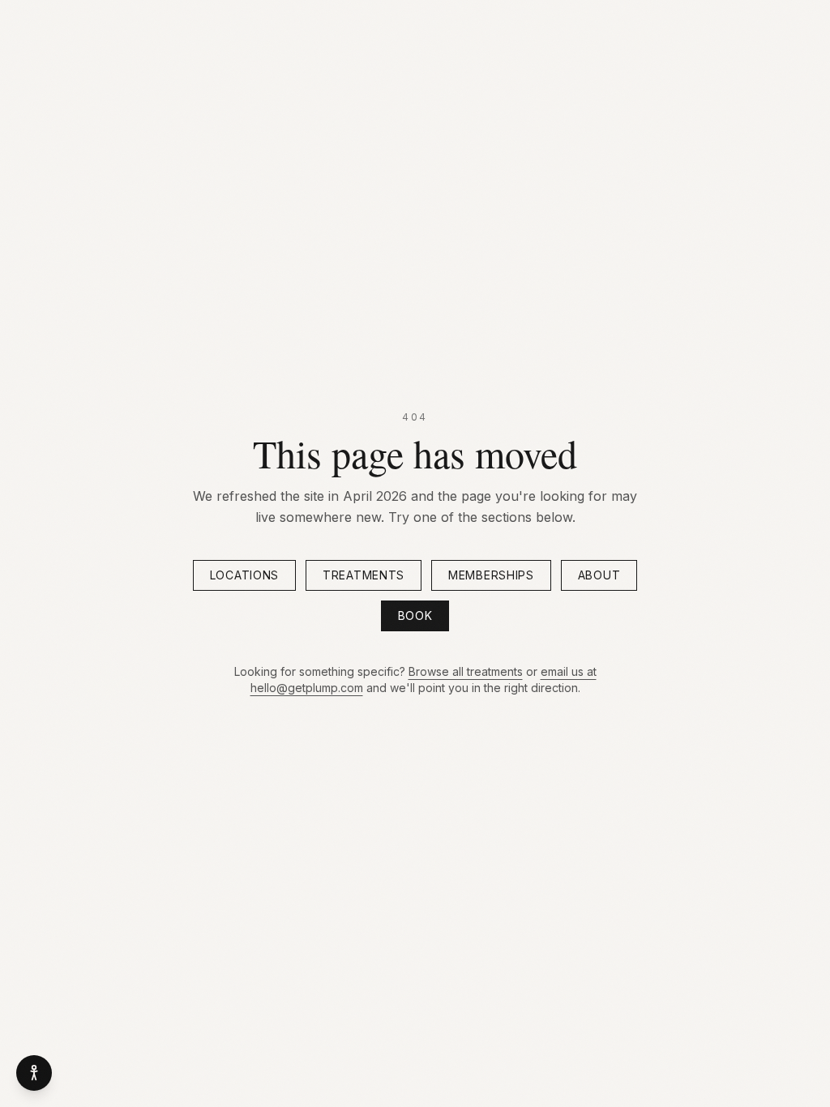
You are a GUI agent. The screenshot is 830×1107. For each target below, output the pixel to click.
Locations (244, 575)
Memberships (491, 575)
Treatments (363, 575)
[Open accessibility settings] (34, 1073)
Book (415, 615)
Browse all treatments (466, 671)
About (599, 575)
